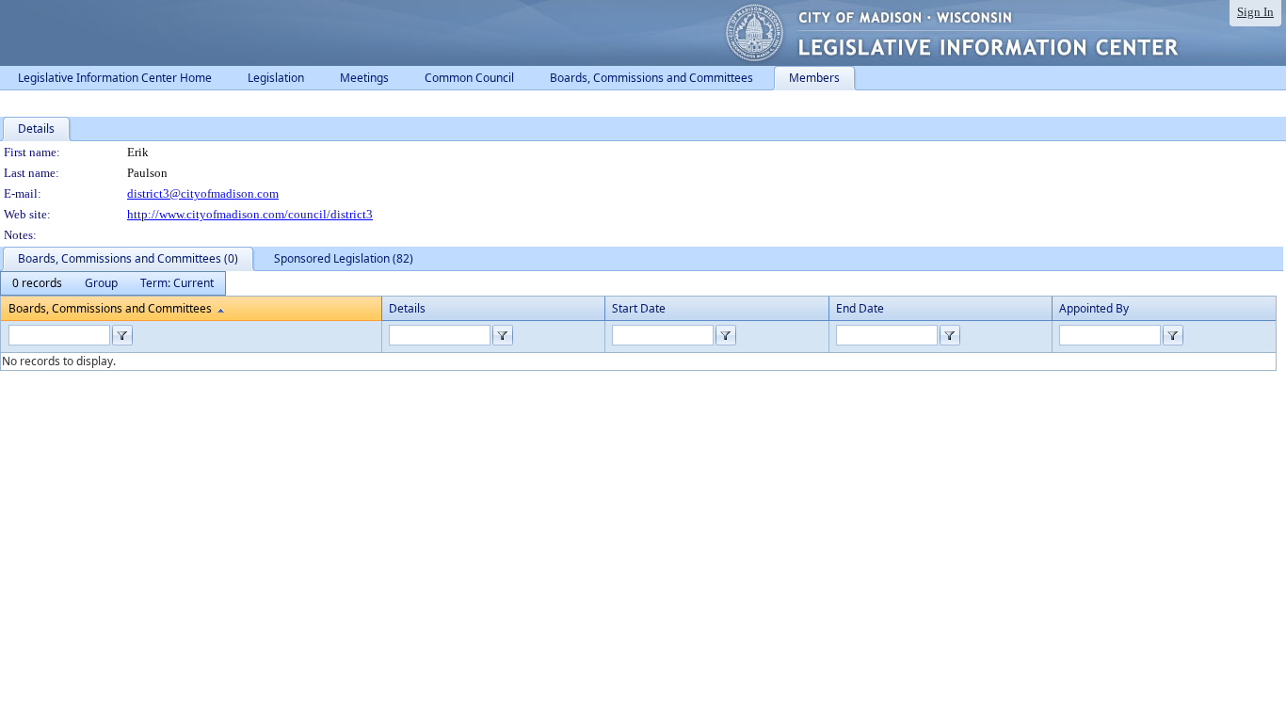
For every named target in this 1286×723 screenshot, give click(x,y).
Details (407, 308)
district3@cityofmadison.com (203, 193)
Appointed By (1094, 308)
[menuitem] (37, 283)
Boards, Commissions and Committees (110, 308)
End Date (860, 308)
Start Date (639, 308)
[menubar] (113, 283)
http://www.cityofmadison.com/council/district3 (250, 214)
